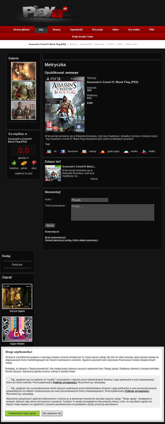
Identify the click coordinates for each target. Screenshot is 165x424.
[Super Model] (17, 340)
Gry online (134, 29)
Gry (41, 29)
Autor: (49, 199)
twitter (152, 151)
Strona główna (21, 29)
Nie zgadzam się (52, 413)
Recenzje (97, 29)
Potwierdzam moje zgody (22, 413)
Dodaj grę (17, 264)
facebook (73, 151)
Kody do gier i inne (82, 36)
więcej (94, 178)
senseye (71, 72)
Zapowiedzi (76, 29)
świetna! (14, 168)
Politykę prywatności (65, 382)
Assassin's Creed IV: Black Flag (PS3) (48, 44)
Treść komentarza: (56, 205)
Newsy (57, 29)
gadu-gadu (113, 151)
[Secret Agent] (17, 308)
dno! (34, 168)
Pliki (151, 29)
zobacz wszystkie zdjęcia (22, 121)
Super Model (17, 343)
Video (115, 29)
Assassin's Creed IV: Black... (78, 166)
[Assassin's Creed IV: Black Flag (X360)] (53, 180)
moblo (134, 151)
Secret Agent (17, 311)
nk (55, 151)
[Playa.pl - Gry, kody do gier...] (48, 22)
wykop (92, 151)
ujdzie (24, 168)
